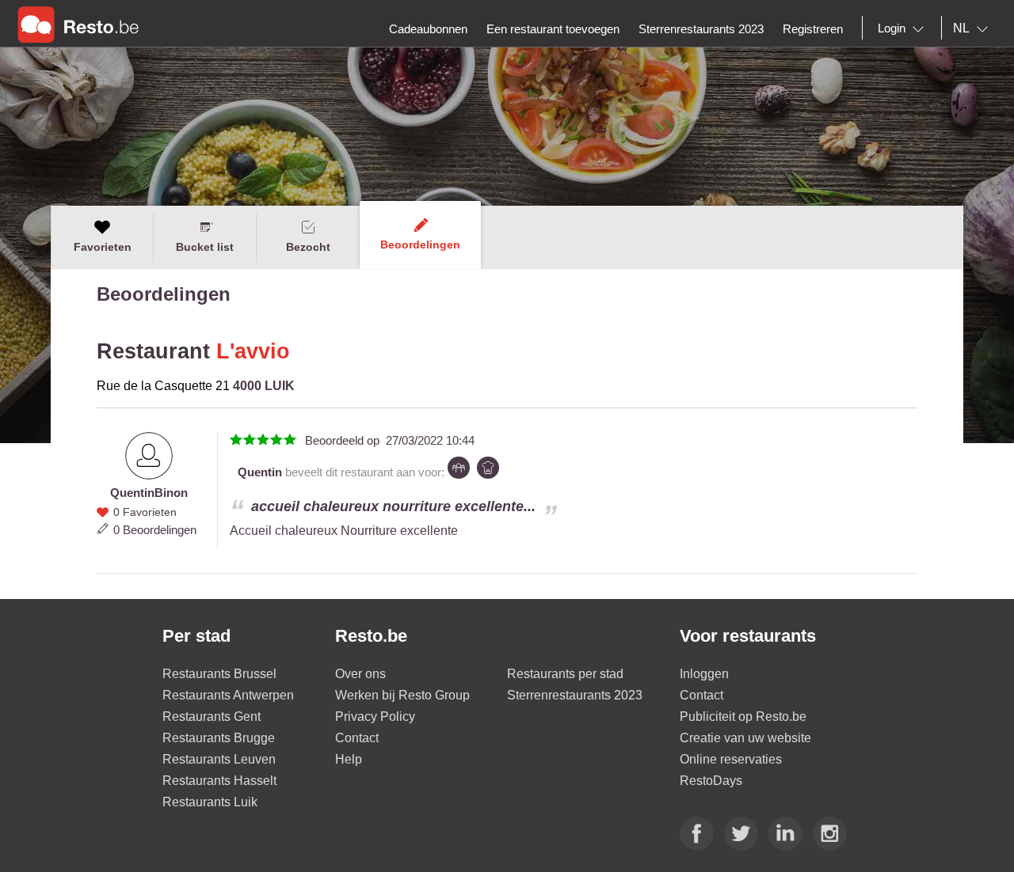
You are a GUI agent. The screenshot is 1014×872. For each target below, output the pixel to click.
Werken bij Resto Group (402, 695)
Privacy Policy (375, 716)
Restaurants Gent (211, 716)
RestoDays (711, 780)
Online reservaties (731, 759)
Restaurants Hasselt (219, 780)
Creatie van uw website (745, 738)
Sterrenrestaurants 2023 (574, 695)
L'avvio (253, 351)
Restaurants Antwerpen (228, 695)
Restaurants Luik (209, 802)
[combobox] (904, 28)
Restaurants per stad (565, 674)
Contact (357, 738)
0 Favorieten (145, 512)
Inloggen (704, 674)
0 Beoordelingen (154, 529)
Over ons (360, 674)
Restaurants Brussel (219, 674)
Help (348, 759)
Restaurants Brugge (218, 738)
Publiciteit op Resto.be (743, 716)
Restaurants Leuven (219, 759)
